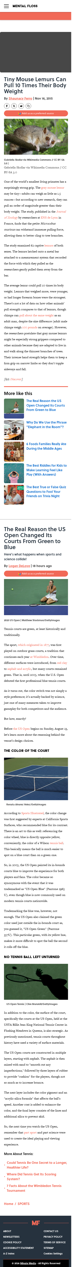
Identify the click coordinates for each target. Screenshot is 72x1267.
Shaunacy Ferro (20, 98)
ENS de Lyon (49, 217)
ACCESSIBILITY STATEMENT (18, 1248)
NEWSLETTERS (11, 1236)
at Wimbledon (39, 657)
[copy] (28, 106)
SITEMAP (49, 1248)
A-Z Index (8, 1253)
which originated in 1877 (33, 645)
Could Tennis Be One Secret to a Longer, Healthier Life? (37, 1165)
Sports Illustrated (32, 813)
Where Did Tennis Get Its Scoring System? (31, 1176)
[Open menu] (6, 6)
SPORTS (24, 1203)
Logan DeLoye (19, 565)
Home (8, 1203)
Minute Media (28, 1263)
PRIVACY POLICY (53, 1236)
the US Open (21, 729)
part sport (30, 1132)
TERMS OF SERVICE (55, 1242)
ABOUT (7, 1231)
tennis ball (56, 843)
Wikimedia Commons (45, 167)
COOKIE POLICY (12, 1242)
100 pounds (29, 327)
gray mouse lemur (52, 187)
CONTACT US (51, 1231)
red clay (62, 663)
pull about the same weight (36, 315)
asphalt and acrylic (19, 669)
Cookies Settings (53, 1253)
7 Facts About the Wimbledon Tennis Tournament (34, 1188)
